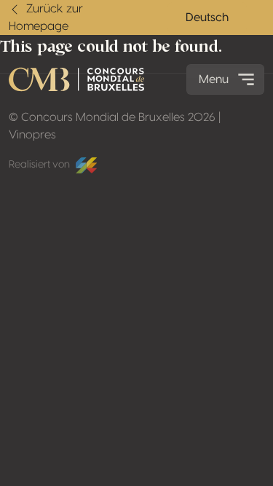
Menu (214, 79)
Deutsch (207, 17)
